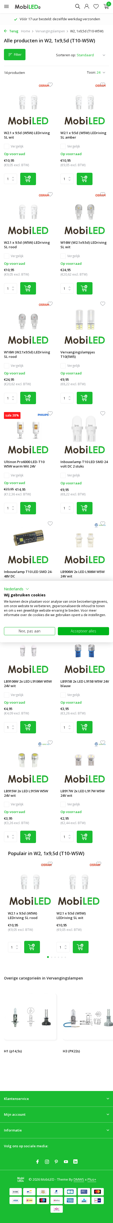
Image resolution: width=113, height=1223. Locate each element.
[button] (16, 589)
